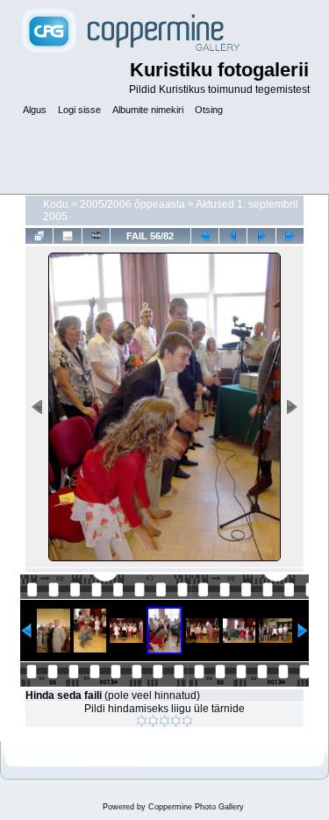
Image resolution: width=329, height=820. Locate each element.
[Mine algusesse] (204, 235)
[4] (176, 721)
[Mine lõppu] (290, 235)
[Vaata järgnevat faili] (261, 235)
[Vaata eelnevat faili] (233, 235)
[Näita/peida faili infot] (67, 235)
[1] (141, 721)
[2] (153, 721)
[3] (164, 721)
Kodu (55, 204)
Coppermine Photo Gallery (196, 806)
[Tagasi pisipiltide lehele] (39, 235)
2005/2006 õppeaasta (132, 204)
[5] (187, 721)
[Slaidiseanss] (96, 235)
